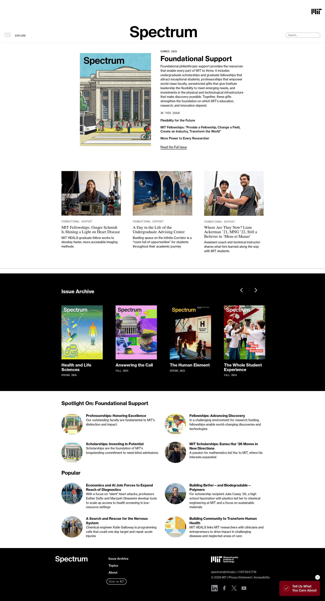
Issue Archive (118, 559)
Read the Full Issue (173, 147)
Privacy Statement (240, 577)
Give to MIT (116, 581)
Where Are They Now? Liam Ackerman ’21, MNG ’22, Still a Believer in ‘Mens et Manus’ (230, 232)
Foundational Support (196, 58)
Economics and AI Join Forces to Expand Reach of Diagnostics (119, 487)
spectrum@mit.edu (223, 572)
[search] (303, 35)
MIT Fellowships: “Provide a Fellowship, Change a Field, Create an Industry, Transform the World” (200, 129)
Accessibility (262, 577)
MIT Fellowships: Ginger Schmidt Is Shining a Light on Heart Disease (90, 229)
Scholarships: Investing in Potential (115, 444)
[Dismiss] (317, 577)
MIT (224, 577)
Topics (113, 565)
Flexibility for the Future (177, 120)
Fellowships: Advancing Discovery (217, 416)
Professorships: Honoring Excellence (116, 416)
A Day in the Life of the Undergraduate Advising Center (159, 229)
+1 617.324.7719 (246, 572)
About (113, 572)
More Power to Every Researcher (184, 138)
